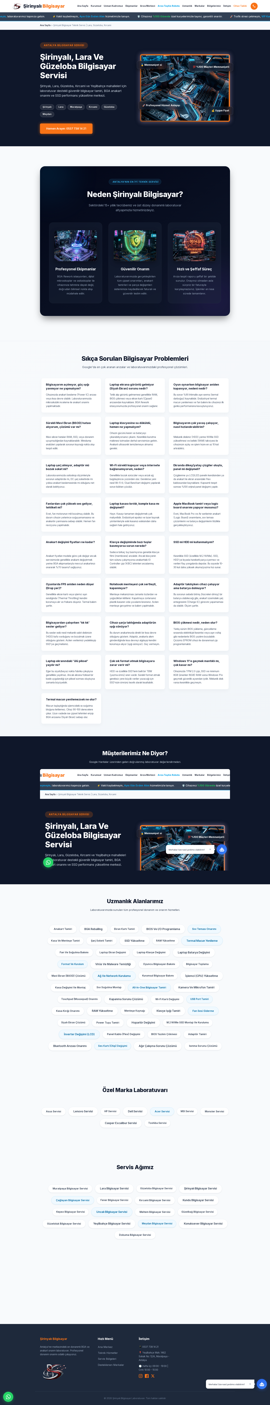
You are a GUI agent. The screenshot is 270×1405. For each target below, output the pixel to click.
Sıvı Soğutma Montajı (109, 987)
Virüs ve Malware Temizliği (113, 964)
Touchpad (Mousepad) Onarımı (79, 999)
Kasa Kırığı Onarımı (68, 1010)
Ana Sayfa (82, 6)
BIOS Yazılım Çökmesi (164, 1034)
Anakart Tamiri (63, 928)
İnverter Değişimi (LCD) (79, 1034)
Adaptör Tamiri (197, 1034)
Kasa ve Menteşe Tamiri (65, 940)
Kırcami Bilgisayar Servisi (154, 1200)
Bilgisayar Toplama (197, 964)
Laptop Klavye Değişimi (151, 952)
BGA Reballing (93, 929)
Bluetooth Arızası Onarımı (70, 1046)
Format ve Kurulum (72, 964)
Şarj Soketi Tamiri (101, 940)
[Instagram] (140, 1376)
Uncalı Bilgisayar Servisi (111, 1211)
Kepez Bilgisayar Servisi (70, 1211)
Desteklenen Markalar (111, 1364)
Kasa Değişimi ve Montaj (70, 987)
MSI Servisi (187, 1111)
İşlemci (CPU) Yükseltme (201, 975)
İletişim (227, 6)
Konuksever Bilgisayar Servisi (203, 1223)
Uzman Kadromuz (113, 6)
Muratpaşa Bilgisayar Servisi (70, 1188)
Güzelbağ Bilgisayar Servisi (197, 1211)
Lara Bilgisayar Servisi (114, 1188)
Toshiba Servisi (157, 1123)
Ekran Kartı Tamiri (124, 929)
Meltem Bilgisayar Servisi (155, 1211)
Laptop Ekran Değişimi (113, 952)
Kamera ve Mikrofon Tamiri (196, 987)
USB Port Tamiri (199, 999)
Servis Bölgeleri (107, 1358)
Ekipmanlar (131, 6)
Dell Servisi (135, 1111)
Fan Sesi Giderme (203, 1010)
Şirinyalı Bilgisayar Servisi (200, 1188)
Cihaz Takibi (240, 6)
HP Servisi (110, 1111)
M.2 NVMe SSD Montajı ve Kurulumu (188, 1022)
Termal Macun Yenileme (202, 940)
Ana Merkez (105, 1346)
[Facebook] (147, 1376)
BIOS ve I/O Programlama (163, 929)
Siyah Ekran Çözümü (73, 1022)
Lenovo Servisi (83, 1111)
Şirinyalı (44, 6)
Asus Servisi (53, 1111)
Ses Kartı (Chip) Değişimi (112, 1045)
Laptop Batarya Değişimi (194, 952)
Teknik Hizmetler (108, 1352)
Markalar (200, 6)
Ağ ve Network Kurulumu (114, 975)
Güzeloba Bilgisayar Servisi (156, 1188)
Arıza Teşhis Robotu (169, 6)
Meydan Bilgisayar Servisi (157, 1223)
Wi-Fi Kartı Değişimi (167, 999)
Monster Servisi (214, 1111)
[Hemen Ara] (254, 6)
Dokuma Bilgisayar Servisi (135, 1234)
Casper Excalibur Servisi (121, 1123)
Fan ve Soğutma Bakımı (74, 952)
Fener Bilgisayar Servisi (114, 1200)
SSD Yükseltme (135, 940)
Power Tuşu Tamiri (107, 1022)
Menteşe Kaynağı (134, 1010)
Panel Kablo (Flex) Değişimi (123, 1034)
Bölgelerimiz (214, 6)
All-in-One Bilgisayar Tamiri (149, 987)
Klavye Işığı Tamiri (168, 1010)
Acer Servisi (162, 1111)
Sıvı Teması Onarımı (204, 928)
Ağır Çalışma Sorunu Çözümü (158, 1046)
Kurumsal (96, 6)
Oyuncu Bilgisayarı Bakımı (159, 964)
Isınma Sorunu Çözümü (203, 1045)
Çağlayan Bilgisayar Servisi (72, 1200)
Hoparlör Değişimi (143, 1022)
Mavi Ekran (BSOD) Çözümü (68, 975)
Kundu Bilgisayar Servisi (198, 1200)
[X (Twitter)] (153, 1376)
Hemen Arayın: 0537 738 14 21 (66, 128)
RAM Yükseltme (165, 940)
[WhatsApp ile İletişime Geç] (8, 1397)
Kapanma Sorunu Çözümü (126, 999)
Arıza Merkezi (147, 6)
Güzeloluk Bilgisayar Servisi (64, 1223)
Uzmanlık (187, 6)
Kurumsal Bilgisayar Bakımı (158, 975)
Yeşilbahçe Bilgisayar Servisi (111, 1223)
